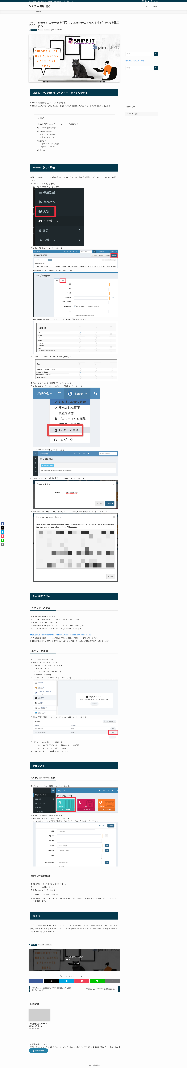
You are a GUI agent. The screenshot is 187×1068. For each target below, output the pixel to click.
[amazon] (151, 1)
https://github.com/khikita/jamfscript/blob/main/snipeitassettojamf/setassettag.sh (60, 635)
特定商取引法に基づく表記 (135, 61)
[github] (145, 1)
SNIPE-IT (33, 30)
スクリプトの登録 (49, 134)
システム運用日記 (39, 6)
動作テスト (43, 141)
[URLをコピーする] (112, 981)
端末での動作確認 (49, 147)
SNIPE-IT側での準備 (47, 128)
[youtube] (148, 1)
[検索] (157, 1)
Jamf (41, 30)
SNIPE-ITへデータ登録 (51, 144)
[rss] (154, 1)
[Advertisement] (142, 34)
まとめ (42, 150)
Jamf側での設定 (45, 131)
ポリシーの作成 (48, 137)
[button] (36, 981)
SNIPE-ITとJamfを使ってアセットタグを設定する (58, 124)
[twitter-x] (143, 1)
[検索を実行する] (156, 54)
